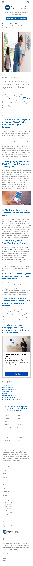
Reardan (7, 434)
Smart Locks (5, 393)
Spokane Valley (21, 431)
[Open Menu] (3, 2)
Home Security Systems (9, 389)
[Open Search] (28, 2)
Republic (19, 415)
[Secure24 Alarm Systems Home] (16, 7)
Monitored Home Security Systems (12, 399)
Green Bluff (8, 428)
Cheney (19, 418)
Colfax (7, 421)
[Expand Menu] (16, 10)
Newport (7, 431)
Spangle (7, 415)
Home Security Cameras (9, 395)
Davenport (8, 418)
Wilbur (6, 424)
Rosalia (19, 428)
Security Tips (6, 385)
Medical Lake (20, 424)
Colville (19, 440)
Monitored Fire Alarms (8, 397)
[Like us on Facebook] (3, 539)
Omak (6, 437)
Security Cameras (7, 391)
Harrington (19, 437)
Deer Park (19, 421)
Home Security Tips (8, 387)
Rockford (19, 434)
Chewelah (7, 440)
